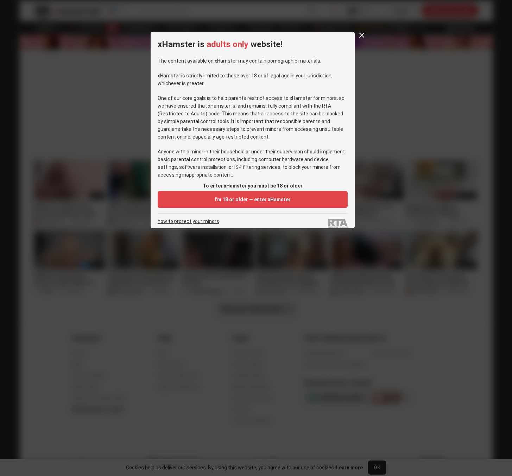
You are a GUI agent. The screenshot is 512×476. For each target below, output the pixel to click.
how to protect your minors (188, 221)
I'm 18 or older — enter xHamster (253, 199)
